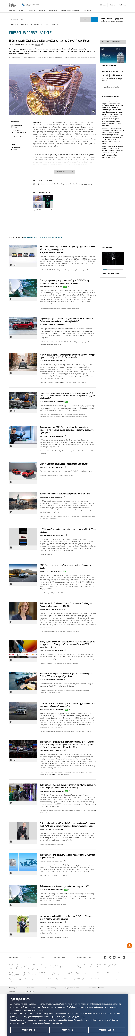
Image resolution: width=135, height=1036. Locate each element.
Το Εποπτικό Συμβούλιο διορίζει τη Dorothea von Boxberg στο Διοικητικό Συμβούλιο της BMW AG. (66, 604)
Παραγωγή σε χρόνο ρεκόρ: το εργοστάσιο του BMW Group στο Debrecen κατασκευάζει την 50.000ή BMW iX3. (66, 320)
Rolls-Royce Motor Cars (83, 957)
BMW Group (13, 957)
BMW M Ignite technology (111, 273)
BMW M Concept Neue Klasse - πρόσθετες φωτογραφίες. (64, 463)
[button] (113, 258)
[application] (113, 258)
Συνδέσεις (30, 988)
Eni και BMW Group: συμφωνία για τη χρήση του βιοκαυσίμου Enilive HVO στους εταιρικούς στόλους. (66, 675)
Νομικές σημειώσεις (72, 988)
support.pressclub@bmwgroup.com (112, 21)
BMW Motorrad (59, 957)
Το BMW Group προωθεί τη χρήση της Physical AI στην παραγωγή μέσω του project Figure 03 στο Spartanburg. (68, 786)
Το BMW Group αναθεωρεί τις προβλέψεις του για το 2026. (65, 886)
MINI (42, 957)
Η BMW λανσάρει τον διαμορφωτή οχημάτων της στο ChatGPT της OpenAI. (68, 530)
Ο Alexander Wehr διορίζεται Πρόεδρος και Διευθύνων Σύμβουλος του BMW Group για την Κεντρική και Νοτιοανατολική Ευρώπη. (68, 824)
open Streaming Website (111, 87)
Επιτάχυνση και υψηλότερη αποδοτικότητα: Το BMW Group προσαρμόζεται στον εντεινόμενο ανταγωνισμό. (64, 281)
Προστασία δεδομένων (96, 988)
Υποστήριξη (13, 988)
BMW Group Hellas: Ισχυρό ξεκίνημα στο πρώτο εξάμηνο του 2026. (65, 566)
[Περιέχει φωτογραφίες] (11, 265)
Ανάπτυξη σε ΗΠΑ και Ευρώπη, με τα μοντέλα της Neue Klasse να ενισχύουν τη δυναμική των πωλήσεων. (67, 705)
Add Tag (85, 19)
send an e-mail (17, 136)
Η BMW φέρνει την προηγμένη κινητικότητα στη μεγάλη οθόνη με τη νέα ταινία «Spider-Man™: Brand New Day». (67, 356)
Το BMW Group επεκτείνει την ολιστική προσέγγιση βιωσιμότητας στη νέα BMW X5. (67, 856)
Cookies (12, 992)
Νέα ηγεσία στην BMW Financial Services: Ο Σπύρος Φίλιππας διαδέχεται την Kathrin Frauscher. (66, 917)
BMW (29, 957)
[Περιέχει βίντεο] (15, 265)
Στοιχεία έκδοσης (50, 988)
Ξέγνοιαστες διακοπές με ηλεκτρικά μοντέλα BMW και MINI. (65, 493)
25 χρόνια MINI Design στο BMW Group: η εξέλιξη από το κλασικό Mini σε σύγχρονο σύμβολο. (67, 248)
